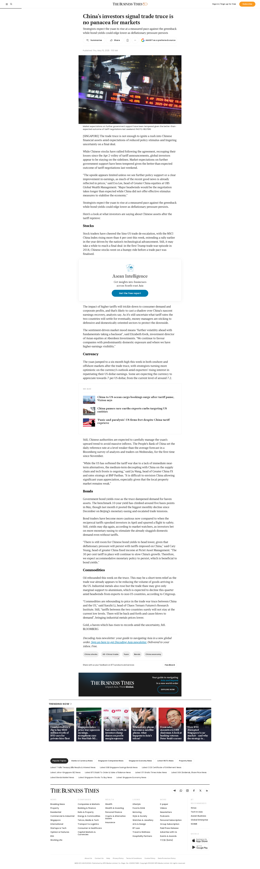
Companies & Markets (89, 804)
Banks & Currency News (82, 761)
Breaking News (57, 804)
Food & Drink (139, 808)
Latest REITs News (165, 761)
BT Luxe (136, 828)
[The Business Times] (127, 4)
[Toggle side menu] (7, 4)
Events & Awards (168, 836)
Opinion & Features (59, 832)
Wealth (108, 804)
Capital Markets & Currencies (87, 833)
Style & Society (140, 816)
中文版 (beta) (166, 840)
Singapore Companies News (110, 761)
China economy (153, 654)
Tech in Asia (197, 811)
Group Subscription (169, 824)
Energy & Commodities (89, 816)
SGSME (194, 824)
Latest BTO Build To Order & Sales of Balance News (108, 772)
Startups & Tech (58, 828)
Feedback (170, 665)
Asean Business (198, 816)
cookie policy (149, 858)
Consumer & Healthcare (90, 828)
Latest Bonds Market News (62, 777)
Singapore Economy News (140, 761)
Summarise (96, 40)
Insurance (110, 822)
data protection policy (167, 858)
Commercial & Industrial (62, 816)
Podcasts (164, 816)
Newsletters (166, 812)
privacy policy (118, 858)
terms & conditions (134, 858)
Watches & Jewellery (143, 820)
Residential (55, 812)
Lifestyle (137, 804)
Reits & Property (86, 812)
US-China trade (110, 654)
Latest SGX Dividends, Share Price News (189, 772)
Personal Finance (113, 812)
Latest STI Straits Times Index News (151, 772)
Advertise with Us (168, 832)
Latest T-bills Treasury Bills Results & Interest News (72, 767)
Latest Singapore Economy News (131, 777)
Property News (185, 761)
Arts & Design (139, 824)
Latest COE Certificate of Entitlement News (161, 767)
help (108, 858)
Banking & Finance (87, 808)
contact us (99, 858)
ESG (52, 836)
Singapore (55, 820)
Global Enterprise (199, 819)
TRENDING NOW (59, 704)
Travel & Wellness (141, 832)
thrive (193, 808)
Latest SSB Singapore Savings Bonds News (118, 767)
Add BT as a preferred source (161, 40)
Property (54, 808)
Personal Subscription (171, 820)
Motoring (137, 812)
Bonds (137, 654)
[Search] (11, 4)
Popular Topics (59, 761)
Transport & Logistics (88, 824)
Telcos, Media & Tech (88, 820)
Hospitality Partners (142, 836)
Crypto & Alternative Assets (115, 817)
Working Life (56, 840)
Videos (163, 808)
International (56, 824)
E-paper (164, 804)
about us (88, 858)
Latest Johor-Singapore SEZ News (65, 772)
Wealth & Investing (114, 808)
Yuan (126, 654)
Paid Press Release (169, 828)
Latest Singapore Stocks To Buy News (95, 777)
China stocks (90, 654)
